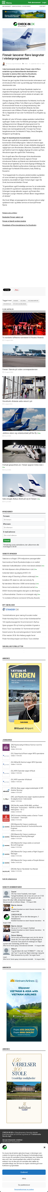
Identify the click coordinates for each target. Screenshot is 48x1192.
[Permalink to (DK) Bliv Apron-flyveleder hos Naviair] (6, 874)
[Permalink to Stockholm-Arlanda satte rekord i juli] (24, 398)
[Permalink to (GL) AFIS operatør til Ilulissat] (6, 785)
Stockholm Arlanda (19, 304)
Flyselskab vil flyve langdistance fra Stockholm (19, 225)
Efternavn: (7, 524)
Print (5, 65)
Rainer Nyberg (16, 935)
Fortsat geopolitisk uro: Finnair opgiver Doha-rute (22, 465)
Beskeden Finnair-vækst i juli (12, 217)
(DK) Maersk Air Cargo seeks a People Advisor (27, 860)
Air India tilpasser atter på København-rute (17, 569)
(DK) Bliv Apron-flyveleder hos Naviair (24, 869)
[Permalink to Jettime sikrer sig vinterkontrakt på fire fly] (24, 430)
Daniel (13, 892)
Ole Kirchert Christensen (11, 1142)
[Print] (3, 65)
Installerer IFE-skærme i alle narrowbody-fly (18, 580)
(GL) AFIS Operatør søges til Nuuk (23, 771)
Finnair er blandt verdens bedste (14, 221)
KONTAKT (43, 6)
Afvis (24, 1179)
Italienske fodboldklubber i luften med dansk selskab (21, 566)
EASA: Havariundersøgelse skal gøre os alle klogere (21, 591)
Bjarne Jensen (16, 905)
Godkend (24, 1172)
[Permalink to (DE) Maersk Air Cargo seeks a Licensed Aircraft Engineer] (6, 848)
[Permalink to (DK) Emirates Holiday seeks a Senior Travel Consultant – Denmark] (6, 821)
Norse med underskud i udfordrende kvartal (18, 587)
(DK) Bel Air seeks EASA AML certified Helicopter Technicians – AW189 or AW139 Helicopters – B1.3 (26, 808)
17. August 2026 (39, 945)
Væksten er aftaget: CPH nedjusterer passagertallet (21, 558)
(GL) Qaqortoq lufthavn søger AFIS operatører (27, 753)
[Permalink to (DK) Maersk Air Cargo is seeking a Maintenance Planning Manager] (6, 840)
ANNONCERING (16, 6)
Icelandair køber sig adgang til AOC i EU (16, 573)
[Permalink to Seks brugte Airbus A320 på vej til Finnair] (24, 496)
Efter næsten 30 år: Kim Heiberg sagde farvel (18, 635)
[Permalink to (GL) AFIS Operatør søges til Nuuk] (6, 776)
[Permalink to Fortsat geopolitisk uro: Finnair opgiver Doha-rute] (24, 462)
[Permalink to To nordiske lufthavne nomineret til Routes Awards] (24, 335)
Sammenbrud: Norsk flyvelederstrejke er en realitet (21, 562)
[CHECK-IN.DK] (24, 25)
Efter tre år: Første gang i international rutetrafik (18, 945)
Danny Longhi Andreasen (14, 63)
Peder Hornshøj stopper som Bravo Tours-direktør (20, 639)
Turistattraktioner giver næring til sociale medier (20, 615)
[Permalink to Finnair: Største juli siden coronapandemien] (24, 367)
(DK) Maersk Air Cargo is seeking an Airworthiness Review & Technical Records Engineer (26, 826)
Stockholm (7, 304)
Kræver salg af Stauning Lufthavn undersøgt (18, 576)
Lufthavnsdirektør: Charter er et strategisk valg (19, 594)
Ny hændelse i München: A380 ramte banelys (18, 584)
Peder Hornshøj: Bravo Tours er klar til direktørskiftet (21, 619)
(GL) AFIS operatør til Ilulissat (21, 779)
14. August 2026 (39, 959)
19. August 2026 (31, 902)
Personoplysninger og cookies (24, 1189)
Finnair (15, 300)
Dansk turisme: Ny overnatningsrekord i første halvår (21, 632)
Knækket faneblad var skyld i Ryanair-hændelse (26, 909)
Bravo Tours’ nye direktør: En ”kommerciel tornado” (21, 629)
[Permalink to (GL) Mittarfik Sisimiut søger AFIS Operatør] (6, 768)
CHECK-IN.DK (16, 914)
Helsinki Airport (33, 300)
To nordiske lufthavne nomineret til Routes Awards (23, 337)
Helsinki (23, 300)
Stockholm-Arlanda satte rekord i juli (17, 401)
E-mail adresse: (9, 532)
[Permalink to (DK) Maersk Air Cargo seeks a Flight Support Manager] (6, 857)
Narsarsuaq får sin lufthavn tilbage (14, 902)
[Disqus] (24, 257)
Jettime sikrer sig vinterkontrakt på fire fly (19, 433)
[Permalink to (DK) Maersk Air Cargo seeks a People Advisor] (6, 866)
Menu (9, 3)
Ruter (26, 63)
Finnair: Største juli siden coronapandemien (20, 369)
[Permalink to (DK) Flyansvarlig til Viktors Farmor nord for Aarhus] (6, 750)
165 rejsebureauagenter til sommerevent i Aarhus (20, 622)
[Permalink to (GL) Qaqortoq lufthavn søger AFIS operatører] (6, 759)
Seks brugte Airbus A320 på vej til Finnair (19, 499)
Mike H (14, 949)
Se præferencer (24, 1185)
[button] (44, 1147)
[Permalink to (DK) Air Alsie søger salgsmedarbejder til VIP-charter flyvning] (6, 794)
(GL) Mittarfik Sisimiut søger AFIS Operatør (26, 762)
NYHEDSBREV (26, 6)
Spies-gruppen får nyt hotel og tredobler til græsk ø (21, 625)
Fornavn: (6, 516)
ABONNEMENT (6, 6)
